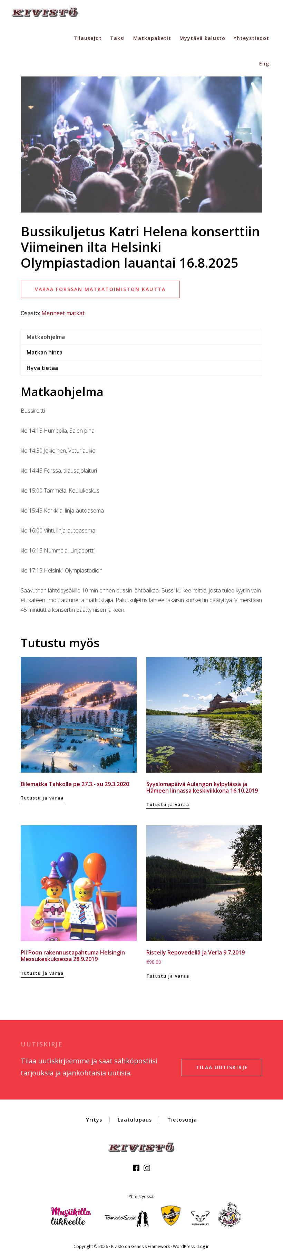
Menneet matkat (63, 313)
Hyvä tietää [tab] (42, 368)
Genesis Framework (150, 1246)
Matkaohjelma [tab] (46, 337)
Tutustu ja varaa (42, 798)
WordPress (184, 1246)
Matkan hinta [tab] (44, 352)
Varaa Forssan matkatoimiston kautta (100, 289)
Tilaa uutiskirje (222, 1067)
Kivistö (44, 12)
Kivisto (117, 1246)
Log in (203, 1246)
